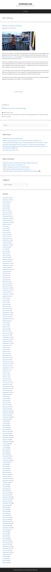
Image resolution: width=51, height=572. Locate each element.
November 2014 (7, 290)
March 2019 (6, 210)
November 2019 (7, 198)
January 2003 (6, 544)
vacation (46, 114)
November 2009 (7, 413)
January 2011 (6, 384)
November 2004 (7, 499)
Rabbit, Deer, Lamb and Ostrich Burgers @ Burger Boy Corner (22, 163)
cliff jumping (28, 114)
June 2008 (5, 448)
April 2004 (5, 513)
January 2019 (6, 214)
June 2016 (5, 251)
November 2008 (7, 437)
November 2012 (7, 339)
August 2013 (6, 321)
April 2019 (5, 208)
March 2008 (6, 454)
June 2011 (5, 374)
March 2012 (6, 355)
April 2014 (5, 304)
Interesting (6, 112)
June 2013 (5, 325)
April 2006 (5, 470)
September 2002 (7, 552)
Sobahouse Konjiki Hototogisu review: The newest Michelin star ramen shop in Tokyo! (25, 142)
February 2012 (6, 357)
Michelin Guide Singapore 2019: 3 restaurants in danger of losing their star (22, 140)
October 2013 (6, 316)
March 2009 (6, 429)
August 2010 (6, 394)
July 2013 (5, 323)
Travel (11, 112)
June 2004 (5, 509)
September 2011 (7, 368)
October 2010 (6, 390)
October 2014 (6, 292)
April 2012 (5, 353)
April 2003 (5, 538)
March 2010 (6, 404)
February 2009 (6, 431)
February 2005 (6, 493)
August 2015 (6, 271)
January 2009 (6, 433)
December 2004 (7, 497)
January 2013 (6, 335)
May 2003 (5, 536)
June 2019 (5, 204)
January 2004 (6, 519)
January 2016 (6, 261)
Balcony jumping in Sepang (12, 25)
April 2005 (5, 489)
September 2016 (7, 245)
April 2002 (5, 562)
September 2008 (7, 441)
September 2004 (7, 503)
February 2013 (6, 333)
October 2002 (6, 550)
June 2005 (5, 484)
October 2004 (6, 501)
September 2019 (7, 200)
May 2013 (5, 327)
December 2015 (7, 263)
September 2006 (7, 460)
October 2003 (6, 525)
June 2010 (5, 398)
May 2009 (5, 425)
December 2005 (7, 478)
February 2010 (6, 407)
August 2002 (6, 554)
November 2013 (7, 314)
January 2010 (6, 409)
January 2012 (6, 359)
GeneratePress (33, 570)
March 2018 (6, 232)
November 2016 (7, 241)
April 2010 (5, 402)
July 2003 (5, 532)
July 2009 (5, 421)
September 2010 (7, 392)
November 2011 (7, 364)
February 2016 (6, 259)
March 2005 (6, 491)
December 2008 (7, 435)
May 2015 (5, 277)
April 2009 (5, 427)
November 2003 (7, 523)
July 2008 (5, 445)
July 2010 (5, 396)
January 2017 (6, 236)
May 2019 (5, 206)
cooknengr (5, 171)
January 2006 (6, 476)
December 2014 (7, 288)
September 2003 (7, 527)
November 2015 (7, 265)
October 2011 (6, 366)
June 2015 (5, 275)
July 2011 (5, 372)
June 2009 (5, 423)
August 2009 (6, 419)
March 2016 (6, 257)
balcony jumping (13, 114)
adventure (6, 114)
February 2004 (6, 517)
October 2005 (6, 482)
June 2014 (5, 300)
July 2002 (5, 556)
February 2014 (6, 308)
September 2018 (7, 222)
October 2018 (6, 220)
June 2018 (5, 228)
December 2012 (7, 337)
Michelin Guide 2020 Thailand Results (13, 138)
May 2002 (5, 560)
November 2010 (7, 388)
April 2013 (5, 329)
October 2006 (6, 458)
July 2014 (5, 298)
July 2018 (5, 226)
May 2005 (5, 486)
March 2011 (6, 380)
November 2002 (7, 548)
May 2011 (5, 376)
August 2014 (6, 296)
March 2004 (6, 515)
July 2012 (5, 347)
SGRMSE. (5, 165)
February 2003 (6, 542)
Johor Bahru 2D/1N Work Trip (10, 150)
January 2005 (6, 495)
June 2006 (5, 466)
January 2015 (6, 286)
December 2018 (7, 216)
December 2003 (7, 521)
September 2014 (7, 294)
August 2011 (6, 370)
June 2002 (5, 558)
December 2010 (7, 386)
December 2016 (7, 239)
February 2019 (6, 212)
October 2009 (6, 415)
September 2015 (7, 269)
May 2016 (5, 253)
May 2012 (5, 351)
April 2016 (5, 255)
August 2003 (6, 530)
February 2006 (6, 474)
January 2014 (6, 310)
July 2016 (5, 249)
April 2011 (5, 378)
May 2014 (5, 302)
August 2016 (6, 247)
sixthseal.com (25, 3)
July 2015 (5, 273)
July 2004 (5, 507)
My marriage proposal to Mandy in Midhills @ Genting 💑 (25, 171)
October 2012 (6, 341)
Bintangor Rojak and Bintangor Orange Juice (18, 169)
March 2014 (6, 306)
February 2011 (6, 382)
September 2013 (7, 318)
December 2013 (7, 312)
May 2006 (5, 468)
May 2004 (5, 511)
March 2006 (6, 472)
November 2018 (7, 218)
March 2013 (6, 331)
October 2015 (6, 267)
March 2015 (6, 282)
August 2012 (6, 345)
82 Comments (7, 116)
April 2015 (5, 280)
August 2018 (6, 224)
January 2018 (6, 234)
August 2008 (6, 443)
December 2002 (7, 546)
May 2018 (5, 230)
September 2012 (7, 343)
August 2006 (6, 462)
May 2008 (5, 450)
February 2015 (6, 284)
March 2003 (6, 540)
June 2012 (5, 349)
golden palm (35, 114)
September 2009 (7, 417)
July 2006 (5, 464)
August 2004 (6, 505)
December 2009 (7, 411)
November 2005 (7, 480)
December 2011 (7, 361)
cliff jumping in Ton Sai (11, 57)
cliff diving (21, 114)
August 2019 (6, 202)
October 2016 (6, 243)
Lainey (23, 57)
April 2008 (5, 452)
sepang (41, 114)
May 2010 (5, 400)
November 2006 (7, 456)
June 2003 (5, 534)
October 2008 (6, 439)
